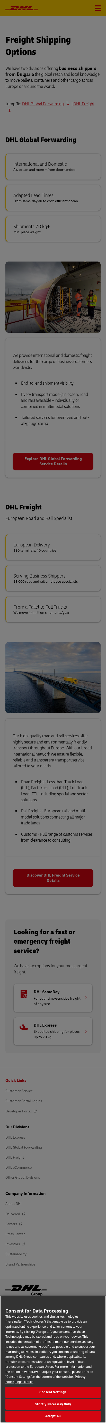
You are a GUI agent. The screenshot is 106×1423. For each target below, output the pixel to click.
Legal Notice (24, 1382)
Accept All (53, 1416)
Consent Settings (52, 1392)
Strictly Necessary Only (53, 1404)
